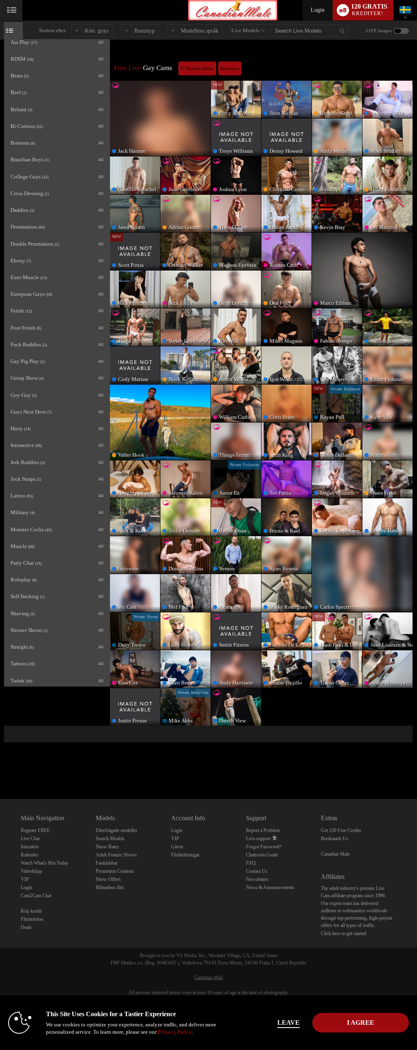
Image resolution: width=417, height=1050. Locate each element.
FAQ (251, 863)
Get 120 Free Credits (341, 830)
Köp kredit (31, 911)
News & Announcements (270, 887)
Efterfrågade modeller (116, 830)
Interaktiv (30, 847)
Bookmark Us (334, 838)
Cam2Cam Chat (36, 895)
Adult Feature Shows (116, 855)
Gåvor (177, 847)
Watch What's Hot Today (44, 863)
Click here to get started (343, 933)
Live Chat (30, 838)
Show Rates (107, 847)
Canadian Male (335, 854)
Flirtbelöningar (185, 855)
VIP (25, 879)
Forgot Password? (263, 847)
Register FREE (35, 830)
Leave (288, 1022)
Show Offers (108, 879)
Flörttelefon (32, 919)
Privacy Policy (175, 1032)
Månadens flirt (110, 887)
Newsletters (257, 879)
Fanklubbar (107, 863)
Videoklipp (31, 871)
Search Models (110, 838)
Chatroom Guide (262, 855)
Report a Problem (263, 830)
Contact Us (257, 871)
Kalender (29, 855)
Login (318, 10)
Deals (26, 927)
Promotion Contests (115, 871)
